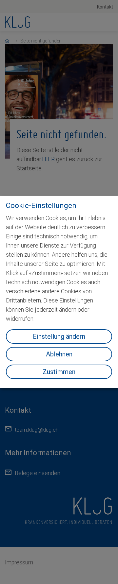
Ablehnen (59, 354)
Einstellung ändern (59, 336)
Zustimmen (59, 372)
